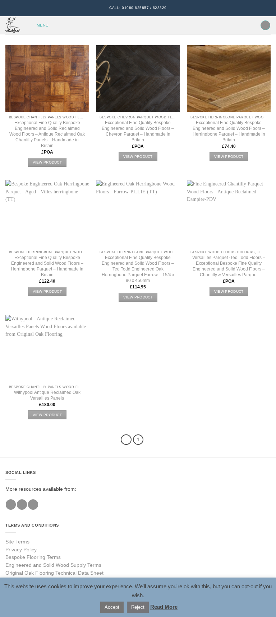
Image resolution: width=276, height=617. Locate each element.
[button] (38, 25)
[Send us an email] (33, 504)
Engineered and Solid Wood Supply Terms (53, 565)
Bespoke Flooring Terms (33, 557)
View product (47, 162)
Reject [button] (137, 607)
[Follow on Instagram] (22, 504)
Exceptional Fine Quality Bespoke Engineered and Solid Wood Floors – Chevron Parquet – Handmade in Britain (138, 131)
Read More (164, 607)
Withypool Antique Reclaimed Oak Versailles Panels (47, 395)
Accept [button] (112, 607)
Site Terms (17, 542)
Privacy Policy (21, 549)
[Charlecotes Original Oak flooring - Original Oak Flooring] (13, 25)
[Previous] (126, 439)
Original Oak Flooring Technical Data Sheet (54, 573)
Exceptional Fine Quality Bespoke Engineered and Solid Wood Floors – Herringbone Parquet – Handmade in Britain (229, 131)
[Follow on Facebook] (11, 504)
